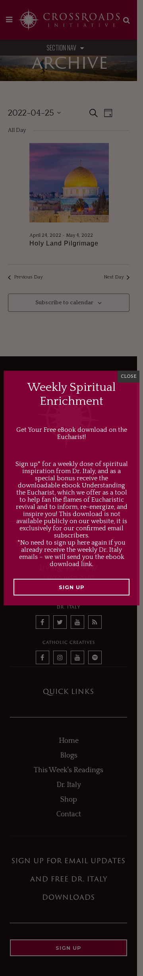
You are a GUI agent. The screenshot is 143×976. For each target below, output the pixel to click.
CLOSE (128, 376)
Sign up (72, 587)
